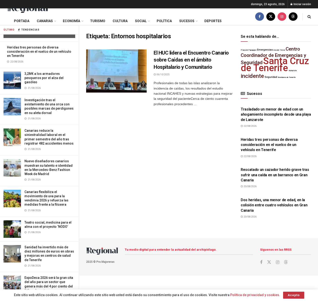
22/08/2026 (250, 126)
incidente (252, 76)
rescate (276, 50)
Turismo (97, 21)
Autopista (293, 70)
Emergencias (265, 49)
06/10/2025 (162, 74)
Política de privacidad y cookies (254, 295)
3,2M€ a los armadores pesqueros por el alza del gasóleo (44, 78)
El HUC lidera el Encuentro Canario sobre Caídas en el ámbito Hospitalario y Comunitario (191, 60)
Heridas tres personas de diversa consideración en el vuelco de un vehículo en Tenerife (39, 51)
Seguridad (271, 77)
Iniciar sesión (302, 4)
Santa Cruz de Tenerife (275, 64)
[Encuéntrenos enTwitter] (270, 16)
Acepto (294, 295)
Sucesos (186, 21)
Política (164, 21)
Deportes (213, 21)
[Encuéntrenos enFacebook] (259, 16)
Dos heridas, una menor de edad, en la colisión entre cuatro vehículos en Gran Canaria (274, 205)
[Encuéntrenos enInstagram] (281, 16)
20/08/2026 (250, 186)
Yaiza (282, 50)
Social (141, 21)
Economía (71, 21)
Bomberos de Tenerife (287, 77)
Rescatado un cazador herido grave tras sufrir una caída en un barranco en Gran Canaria (275, 174)
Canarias (45, 21)
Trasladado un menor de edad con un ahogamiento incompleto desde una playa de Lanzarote (276, 114)
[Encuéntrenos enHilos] (293, 16)
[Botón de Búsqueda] (309, 16)
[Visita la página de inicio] (27, 8)
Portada (21, 21)
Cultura (120, 21)
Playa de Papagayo (248, 50)
